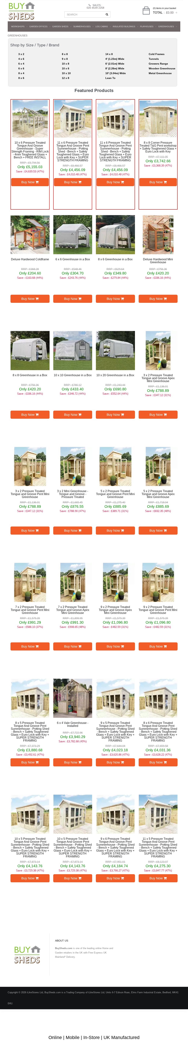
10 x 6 (65, 68)
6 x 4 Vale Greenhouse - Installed (72, 724)
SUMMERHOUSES (82, 26)
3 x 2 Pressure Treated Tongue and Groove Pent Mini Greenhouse (30, 494)
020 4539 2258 (95, 7)
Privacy (157, 1025)
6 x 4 (21, 63)
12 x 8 (65, 78)
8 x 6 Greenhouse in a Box (115, 259)
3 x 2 (21, 54)
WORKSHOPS (17, 26)
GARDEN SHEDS (60, 26)
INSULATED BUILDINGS (124, 26)
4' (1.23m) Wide (114, 58)
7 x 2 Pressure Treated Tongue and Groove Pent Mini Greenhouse (30, 610)
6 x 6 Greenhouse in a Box (72, 259)
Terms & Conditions (82, 1025)
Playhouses (146, 26)
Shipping (142, 1025)
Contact (171, 1025)
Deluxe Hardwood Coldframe (30, 259)
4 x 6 (21, 58)
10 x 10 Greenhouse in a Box (73, 375)
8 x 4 (21, 73)
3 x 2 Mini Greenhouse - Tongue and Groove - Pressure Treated (72, 494)
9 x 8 (65, 58)
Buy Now (28, 182)
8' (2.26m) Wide (114, 68)
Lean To (110, 78)
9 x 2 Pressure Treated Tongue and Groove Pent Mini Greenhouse (158, 610)
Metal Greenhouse (160, 73)
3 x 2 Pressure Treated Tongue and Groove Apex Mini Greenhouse (158, 378)
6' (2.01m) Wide (114, 63)
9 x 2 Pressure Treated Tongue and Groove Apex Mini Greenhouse (115, 610)
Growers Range (158, 63)
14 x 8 (109, 54)
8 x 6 (21, 78)
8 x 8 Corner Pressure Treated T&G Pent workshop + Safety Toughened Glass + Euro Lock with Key (158, 147)
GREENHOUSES (166, 26)
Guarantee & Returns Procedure (116, 1025)
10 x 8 (65, 63)
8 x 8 (65, 54)
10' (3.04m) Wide (115, 73)
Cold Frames (156, 54)
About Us (62, 1025)
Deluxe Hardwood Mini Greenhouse (158, 261)
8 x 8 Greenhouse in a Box (30, 375)
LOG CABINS (101, 26)
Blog (49, 1025)
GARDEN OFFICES (38, 26)
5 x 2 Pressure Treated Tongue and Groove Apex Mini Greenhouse (158, 494)
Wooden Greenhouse (162, 68)
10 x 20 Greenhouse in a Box (115, 375)
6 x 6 (21, 68)
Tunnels (154, 58)
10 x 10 (66, 73)
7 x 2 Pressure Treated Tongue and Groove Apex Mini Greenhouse (72, 610)
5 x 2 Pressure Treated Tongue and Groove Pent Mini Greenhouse (115, 494)
